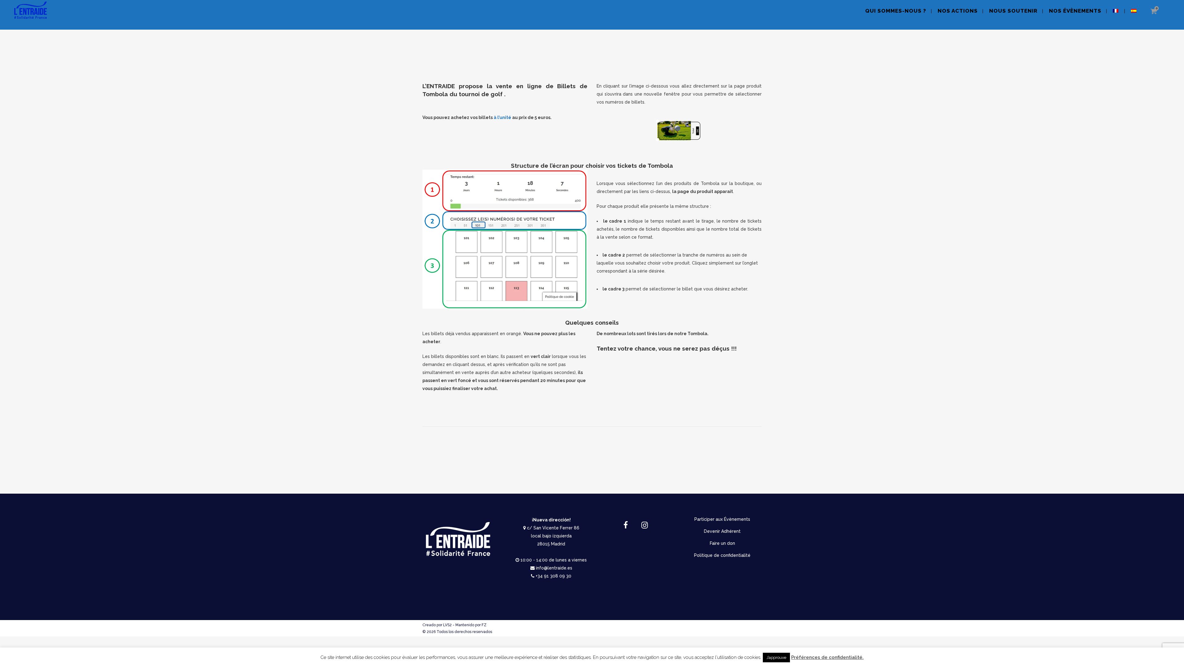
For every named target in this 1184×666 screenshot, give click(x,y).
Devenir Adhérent (722, 531)
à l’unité (502, 117)
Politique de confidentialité (722, 555)
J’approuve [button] (776, 657)
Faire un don (722, 543)
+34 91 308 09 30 (553, 576)
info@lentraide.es (554, 567)
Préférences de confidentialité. (827, 657)
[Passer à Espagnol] (1134, 14)
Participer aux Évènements (722, 519)
